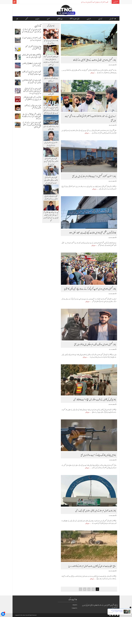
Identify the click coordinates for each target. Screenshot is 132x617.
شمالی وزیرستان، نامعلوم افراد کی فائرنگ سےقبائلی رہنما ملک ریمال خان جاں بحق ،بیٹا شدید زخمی (51, 180)
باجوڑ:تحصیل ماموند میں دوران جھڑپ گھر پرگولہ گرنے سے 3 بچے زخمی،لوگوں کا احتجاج (90, 289)
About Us (74, 604)
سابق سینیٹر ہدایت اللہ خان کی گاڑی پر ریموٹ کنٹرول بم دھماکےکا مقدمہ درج (92, 566)
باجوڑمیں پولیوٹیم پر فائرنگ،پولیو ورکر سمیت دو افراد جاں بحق (98, 455)
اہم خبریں (89, 18)
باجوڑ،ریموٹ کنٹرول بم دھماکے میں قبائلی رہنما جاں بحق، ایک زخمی (95, 511)
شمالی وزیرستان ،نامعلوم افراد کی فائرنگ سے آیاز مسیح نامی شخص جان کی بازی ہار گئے (51, 161)
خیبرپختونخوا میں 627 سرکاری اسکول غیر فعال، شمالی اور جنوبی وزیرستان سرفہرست (92, 2)
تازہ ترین (100, 18)
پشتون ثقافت (51, 94)
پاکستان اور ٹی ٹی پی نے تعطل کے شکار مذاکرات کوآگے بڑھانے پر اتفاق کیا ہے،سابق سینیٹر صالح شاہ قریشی (51, 110)
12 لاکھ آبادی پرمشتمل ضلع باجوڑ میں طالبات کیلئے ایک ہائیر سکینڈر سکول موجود (92, 233)
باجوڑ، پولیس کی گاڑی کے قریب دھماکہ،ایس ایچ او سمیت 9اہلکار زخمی (94, 399)
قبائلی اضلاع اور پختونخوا (74, 18)
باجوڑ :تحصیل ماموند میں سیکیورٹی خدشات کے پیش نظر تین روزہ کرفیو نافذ (94, 60)
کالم (17, 18)
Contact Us (74, 608)
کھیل (26, 18)
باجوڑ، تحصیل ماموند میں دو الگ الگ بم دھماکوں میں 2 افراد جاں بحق (95, 344)
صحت (48, 18)
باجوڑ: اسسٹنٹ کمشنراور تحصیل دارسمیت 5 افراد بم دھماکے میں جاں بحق (94, 176)
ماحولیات (37, 18)
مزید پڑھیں (92, 72)
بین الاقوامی (59, 18)
